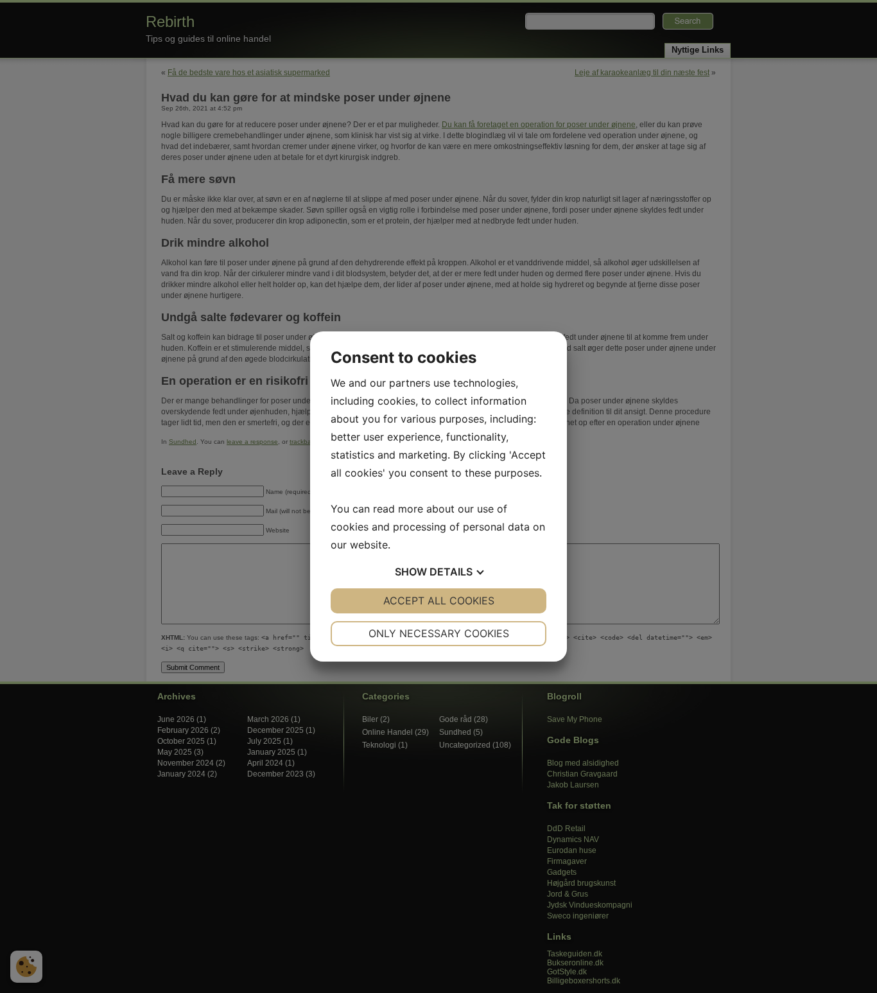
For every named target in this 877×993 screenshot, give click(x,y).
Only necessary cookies (439, 633)
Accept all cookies (438, 600)
